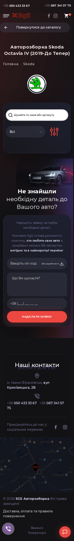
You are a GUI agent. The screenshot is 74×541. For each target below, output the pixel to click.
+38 (16, 6)
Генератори (37, 533)
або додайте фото (51, 264)
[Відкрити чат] (65, 532)
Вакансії (37, 528)
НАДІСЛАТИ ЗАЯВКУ (37, 316)
